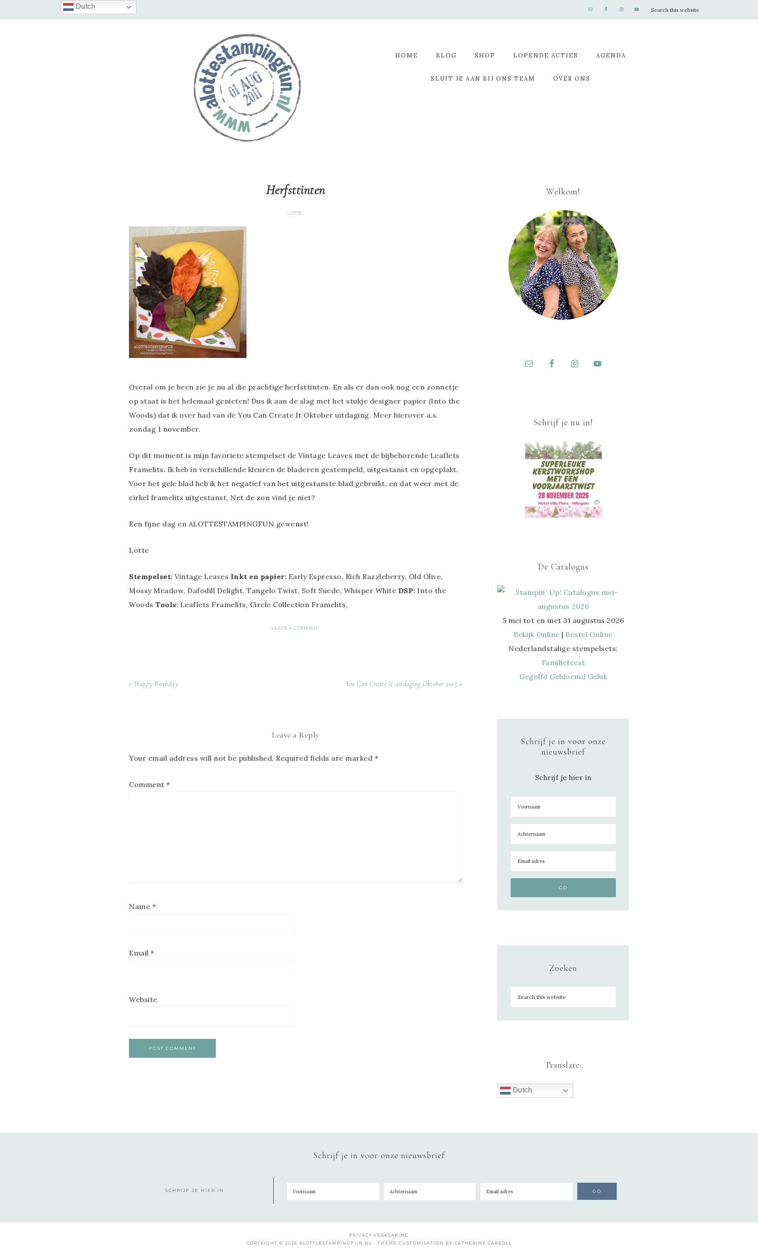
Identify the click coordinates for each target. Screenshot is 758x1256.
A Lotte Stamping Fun (247, 88)
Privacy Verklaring (379, 1235)
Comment (149, 784)
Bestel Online (589, 634)
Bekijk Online (537, 634)
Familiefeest (563, 662)
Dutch (521, 1090)
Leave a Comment (296, 628)
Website (143, 999)
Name (142, 906)
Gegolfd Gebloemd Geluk (563, 676)
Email (141, 952)
